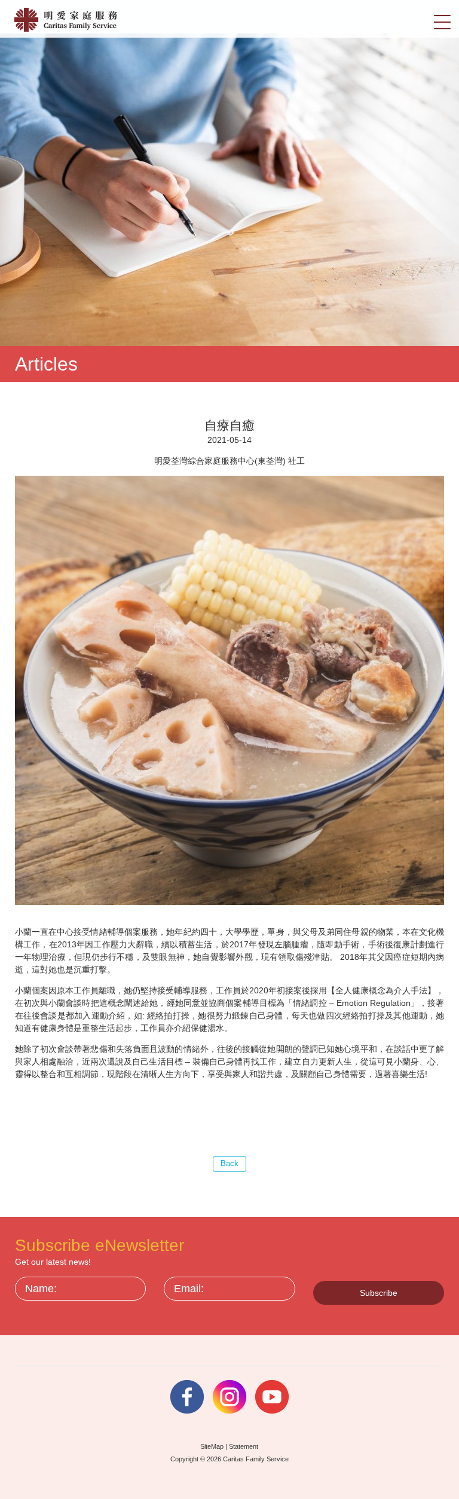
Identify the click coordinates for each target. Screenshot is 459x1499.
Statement (243, 1446)
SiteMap (212, 1446)
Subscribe (378, 1293)
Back (229, 1164)
